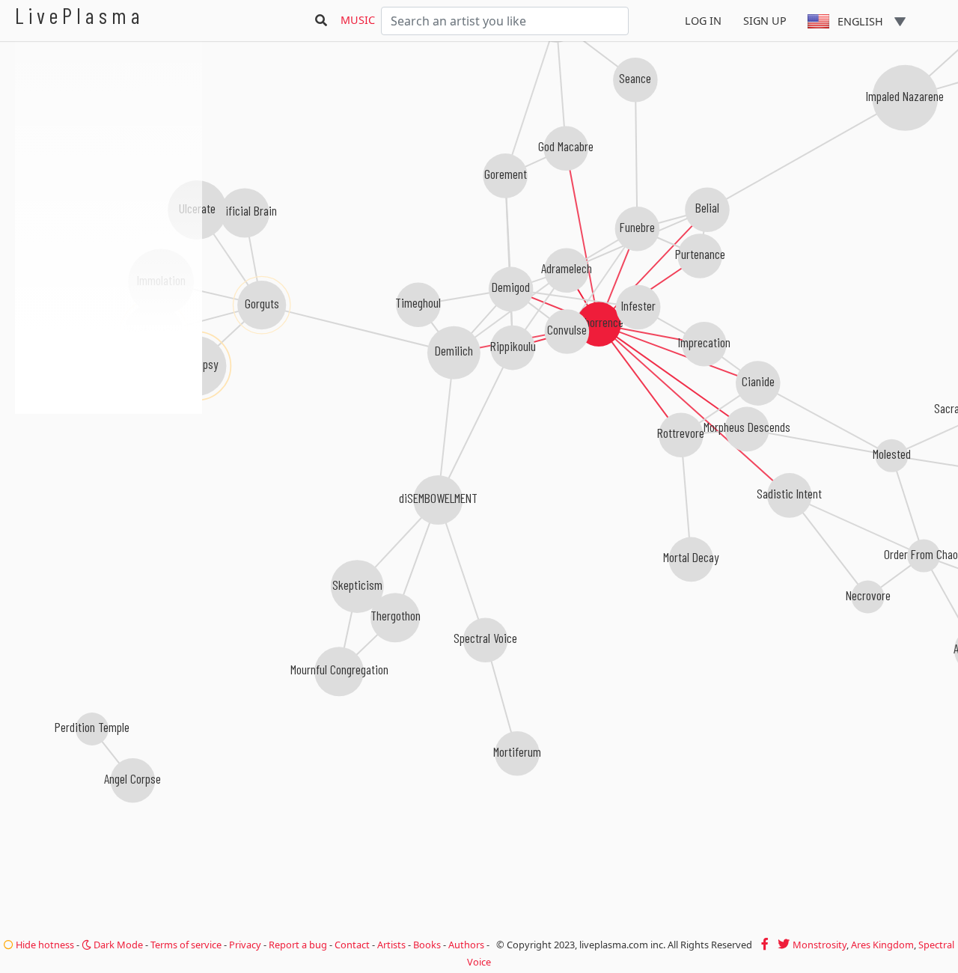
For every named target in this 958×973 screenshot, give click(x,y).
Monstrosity (819, 944)
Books (427, 944)
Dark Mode (117, 944)
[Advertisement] (108, 494)
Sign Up (765, 20)
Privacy (245, 944)
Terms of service (186, 944)
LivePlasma (79, 15)
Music (358, 20)
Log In (703, 20)
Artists (391, 944)
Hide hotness (43, 944)
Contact (352, 944)
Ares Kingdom (882, 944)
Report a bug (298, 944)
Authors (466, 944)
